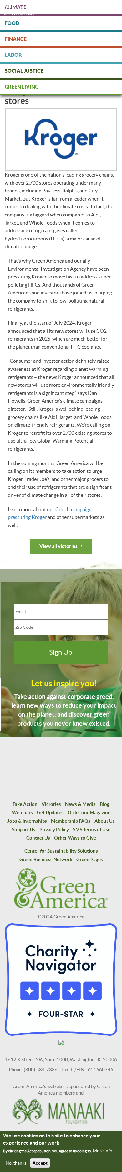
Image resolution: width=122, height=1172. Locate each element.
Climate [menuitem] (15, 7)
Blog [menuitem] (104, 804)
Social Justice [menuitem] (24, 71)
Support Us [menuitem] (23, 829)
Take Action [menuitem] (25, 804)
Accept (40, 1162)
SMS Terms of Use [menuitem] (91, 829)
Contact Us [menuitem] (38, 837)
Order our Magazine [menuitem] (89, 812)
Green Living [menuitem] (21, 87)
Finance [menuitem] (16, 39)
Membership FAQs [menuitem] (70, 821)
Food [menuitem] (12, 23)
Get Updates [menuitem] (50, 812)
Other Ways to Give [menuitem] (75, 837)
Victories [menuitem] (51, 804)
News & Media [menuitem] (80, 804)
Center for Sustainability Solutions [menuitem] (61, 851)
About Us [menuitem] (104, 821)
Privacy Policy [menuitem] (54, 829)
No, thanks (16, 1162)
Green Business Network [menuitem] (45, 859)
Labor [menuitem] (13, 55)
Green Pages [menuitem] (89, 859)
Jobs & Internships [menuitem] (27, 821)
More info (102, 1150)
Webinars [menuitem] (22, 812)
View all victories (58, 546)
